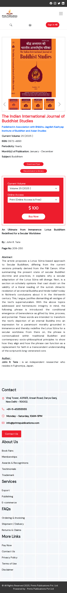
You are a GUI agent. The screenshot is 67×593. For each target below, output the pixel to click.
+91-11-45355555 (16, 409)
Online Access (16, 194)
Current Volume (17, 183)
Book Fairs (7, 450)
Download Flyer (33, 164)
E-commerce (9, 502)
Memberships (9, 456)
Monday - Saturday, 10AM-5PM (24, 416)
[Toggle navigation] (61, 14)
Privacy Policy (9, 557)
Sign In (51, 24)
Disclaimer (7, 569)
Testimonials (9, 469)
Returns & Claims (11, 530)
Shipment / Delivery (13, 524)
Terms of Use (9, 563)
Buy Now (33, 216)
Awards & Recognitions (15, 463)
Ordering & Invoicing (13, 517)
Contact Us (11, 433)
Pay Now (7, 545)
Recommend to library (34, 171)
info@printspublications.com (22, 423)
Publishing (7, 496)
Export (6, 490)
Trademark (8, 475)
